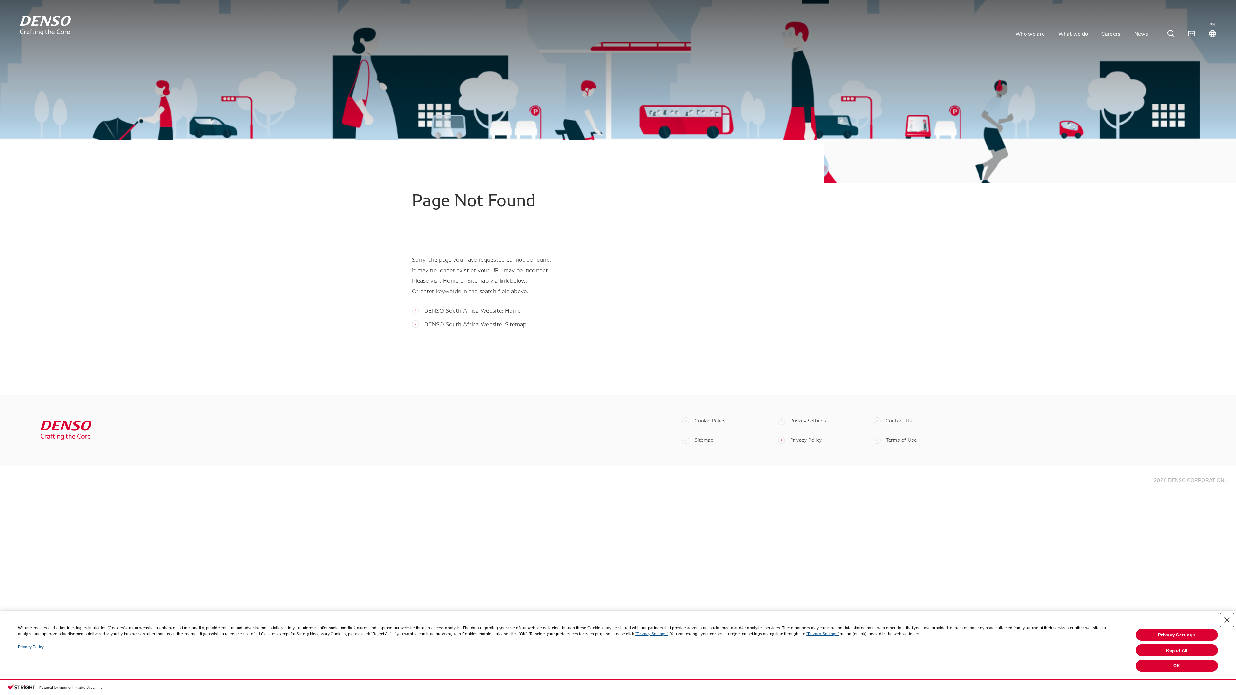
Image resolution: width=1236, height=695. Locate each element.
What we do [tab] (1073, 33)
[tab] (1171, 33)
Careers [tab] (1110, 33)
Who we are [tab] (1030, 33)
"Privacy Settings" (651, 634)
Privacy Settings (808, 420)
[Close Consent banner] (1227, 620)
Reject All (1176, 650)
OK (1176, 665)
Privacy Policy (31, 647)
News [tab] (1141, 33)
